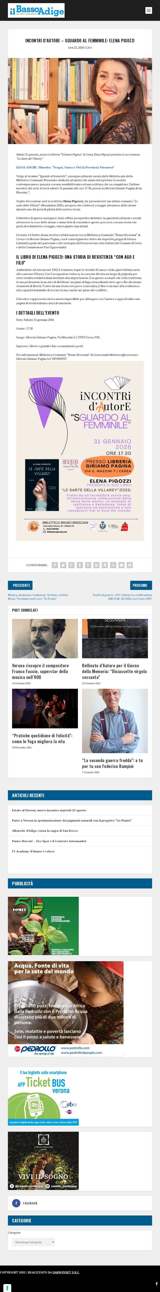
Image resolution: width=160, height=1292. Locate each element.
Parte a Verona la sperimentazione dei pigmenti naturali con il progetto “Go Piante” (72, 820)
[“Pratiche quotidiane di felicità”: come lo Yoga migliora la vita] (45, 708)
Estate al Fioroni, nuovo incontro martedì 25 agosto (49, 810)
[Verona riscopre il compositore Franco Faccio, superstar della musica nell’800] (45, 638)
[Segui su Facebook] (156, 1284)
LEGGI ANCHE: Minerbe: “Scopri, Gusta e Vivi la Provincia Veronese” (65, 167)
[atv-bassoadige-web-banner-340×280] (43, 1124)
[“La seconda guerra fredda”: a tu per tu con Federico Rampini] (115, 721)
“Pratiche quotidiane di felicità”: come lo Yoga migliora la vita (42, 738)
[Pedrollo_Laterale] (66, 1055)
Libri (89, 47)
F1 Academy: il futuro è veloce (33, 851)
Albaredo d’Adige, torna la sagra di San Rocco (45, 831)
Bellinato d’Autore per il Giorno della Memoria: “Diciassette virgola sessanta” (114, 671)
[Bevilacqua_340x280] (43, 1189)
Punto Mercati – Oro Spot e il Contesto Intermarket (49, 841)
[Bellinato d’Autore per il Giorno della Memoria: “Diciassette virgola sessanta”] (115, 638)
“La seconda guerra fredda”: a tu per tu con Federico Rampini (112, 763)
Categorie (14, 1232)
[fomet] (43, 954)
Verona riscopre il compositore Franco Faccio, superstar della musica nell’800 (40, 671)
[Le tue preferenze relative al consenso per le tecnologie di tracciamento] (7, 1288)
